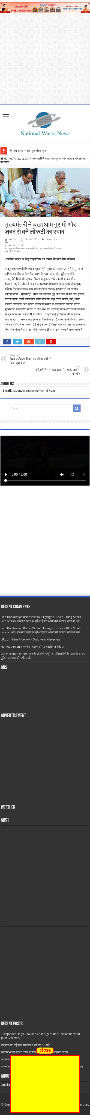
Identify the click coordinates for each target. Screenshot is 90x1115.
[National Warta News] (45, 122)
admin (13, 239)
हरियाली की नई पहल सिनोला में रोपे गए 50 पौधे (25, 1045)
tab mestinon (9, 653)
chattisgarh (21, 158)
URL (3, 639)
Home (7, 158)
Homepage (8, 646)
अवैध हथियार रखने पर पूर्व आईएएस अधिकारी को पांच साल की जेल (45, 621)
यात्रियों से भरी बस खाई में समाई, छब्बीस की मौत (57, 370)
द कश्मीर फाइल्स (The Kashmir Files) (42, 646)
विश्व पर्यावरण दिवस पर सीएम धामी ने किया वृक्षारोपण (30, 359)
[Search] (77, 408)
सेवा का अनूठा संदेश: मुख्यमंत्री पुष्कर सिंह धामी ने (35, 150)
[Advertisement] (45, 544)
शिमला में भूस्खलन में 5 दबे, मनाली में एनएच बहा (35, 639)
